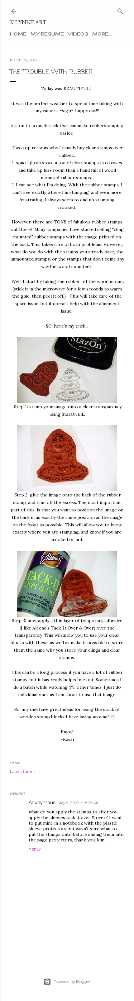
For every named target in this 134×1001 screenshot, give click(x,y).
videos (78, 33)
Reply (35, 849)
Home (18, 33)
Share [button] (15, 762)
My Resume (47, 33)
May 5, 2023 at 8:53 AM (78, 802)
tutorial (29, 771)
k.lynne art (28, 22)
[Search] (120, 10)
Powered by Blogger (72, 981)
